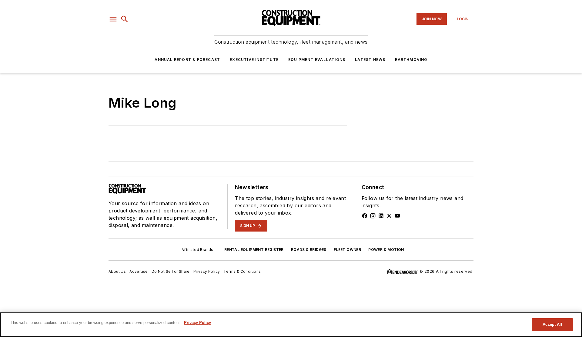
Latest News (370, 59)
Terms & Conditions (242, 271)
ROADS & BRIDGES (308, 249)
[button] (113, 19)
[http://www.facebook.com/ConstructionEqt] (365, 216)
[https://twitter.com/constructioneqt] (389, 216)
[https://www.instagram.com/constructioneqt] (373, 216)
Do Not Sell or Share (171, 271)
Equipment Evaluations (316, 59)
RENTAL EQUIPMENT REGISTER (254, 249)
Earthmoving (411, 59)
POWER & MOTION (386, 249)
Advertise (138, 271)
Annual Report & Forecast (187, 59)
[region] (291, 324)
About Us (117, 271)
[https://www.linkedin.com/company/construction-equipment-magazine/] (381, 216)
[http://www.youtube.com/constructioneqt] (397, 216)
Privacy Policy (206, 271)
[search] (124, 19)
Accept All (552, 324)
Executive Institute (254, 59)
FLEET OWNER (347, 249)
